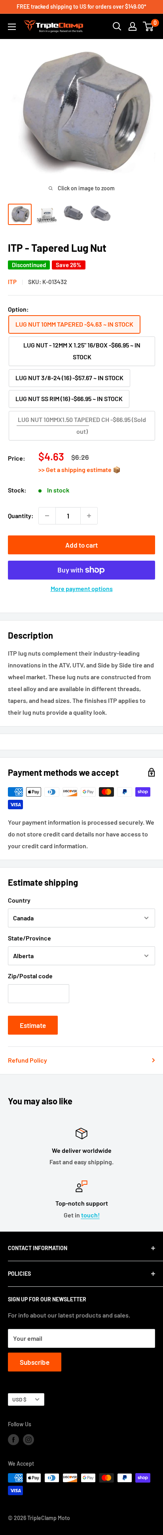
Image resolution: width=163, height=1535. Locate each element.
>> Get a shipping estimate (75, 469)
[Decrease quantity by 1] (47, 515)
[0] (149, 26)
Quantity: (21, 515)
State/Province (29, 938)
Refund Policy (27, 1060)
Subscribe (34, 1362)
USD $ (19, 1399)
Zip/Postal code (30, 975)
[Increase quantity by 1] (89, 515)
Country (19, 900)
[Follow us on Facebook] (13, 1439)
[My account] (132, 26)
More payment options (82, 588)
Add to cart (81, 545)
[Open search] (117, 26)
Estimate (33, 1025)
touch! (90, 1215)
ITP (12, 281)
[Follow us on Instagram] (28, 1439)
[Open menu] (12, 27)
